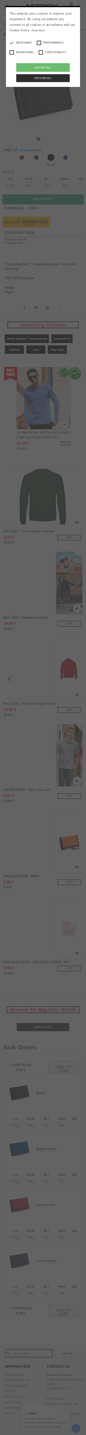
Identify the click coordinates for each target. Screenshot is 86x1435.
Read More (38, 30)
